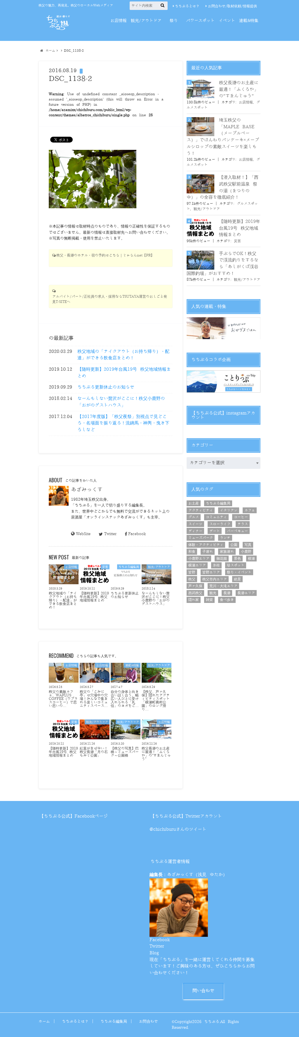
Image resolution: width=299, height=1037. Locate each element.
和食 (191, 551)
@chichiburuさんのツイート (178, 829)
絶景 (237, 579)
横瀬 (251, 558)
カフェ (249, 510)
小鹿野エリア (198, 558)
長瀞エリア (246, 593)
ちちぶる (211, 1021)
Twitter (110, 534)
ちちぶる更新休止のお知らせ (105, 387)
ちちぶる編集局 (218, 503)
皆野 (191, 572)
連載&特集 (248, 20)
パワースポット (200, 20)
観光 (212, 593)
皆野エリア (211, 572)
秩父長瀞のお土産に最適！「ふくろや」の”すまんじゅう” (238, 89)
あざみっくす (86, 490)
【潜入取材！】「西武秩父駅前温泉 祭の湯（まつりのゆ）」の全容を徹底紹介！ (222, 187)
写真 (247, 545)
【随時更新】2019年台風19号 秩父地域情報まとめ (124, 373)
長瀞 (226, 593)
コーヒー (241, 517)
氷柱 (216, 565)
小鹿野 (246, 551)
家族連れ (227, 551)
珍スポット (235, 565)
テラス (242, 524)
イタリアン (228, 510)
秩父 (191, 579)
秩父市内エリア (214, 579)
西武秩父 (195, 593)
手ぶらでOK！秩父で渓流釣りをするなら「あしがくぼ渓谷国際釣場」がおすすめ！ (222, 263)
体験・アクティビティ (205, 545)
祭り (174, 20)
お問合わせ (148, 1021)
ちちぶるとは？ (187, 6)
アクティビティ (200, 510)
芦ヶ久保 (195, 586)
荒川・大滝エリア (223, 586)
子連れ (207, 551)
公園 (233, 545)
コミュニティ (216, 517)
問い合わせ (203, 990)
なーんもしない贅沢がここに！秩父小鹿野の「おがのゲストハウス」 (121, 402)
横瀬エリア (197, 565)
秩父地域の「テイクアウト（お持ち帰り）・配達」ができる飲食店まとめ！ (123, 355)
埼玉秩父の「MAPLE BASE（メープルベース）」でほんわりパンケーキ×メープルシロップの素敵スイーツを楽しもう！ (223, 137)
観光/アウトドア (146, 20)
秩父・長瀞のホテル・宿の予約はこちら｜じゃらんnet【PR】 (105, 255)
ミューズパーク (200, 538)
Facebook (137, 534)
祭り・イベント (239, 572)
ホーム (44, 1021)
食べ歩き (227, 600)
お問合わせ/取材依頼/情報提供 (232, 6)
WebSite (83, 534)
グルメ (193, 517)
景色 (237, 558)
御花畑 (221, 558)
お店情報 (118, 20)
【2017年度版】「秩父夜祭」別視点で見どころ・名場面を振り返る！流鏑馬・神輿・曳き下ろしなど (123, 423)
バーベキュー (237, 531)
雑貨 (209, 600)
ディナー (195, 531)
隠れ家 (193, 600)
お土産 (193, 503)
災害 (237, 241)
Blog (154, 953)
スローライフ (219, 524)
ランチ (225, 538)
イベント (227, 20)
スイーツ (195, 524)
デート (214, 531)
